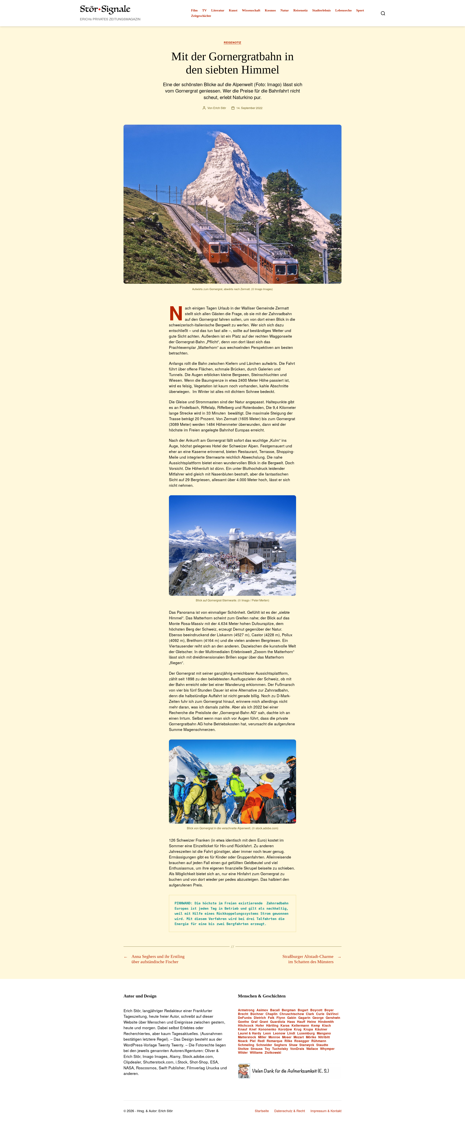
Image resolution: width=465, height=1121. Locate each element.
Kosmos (270, 10)
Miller (262, 1037)
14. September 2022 (249, 108)
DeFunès (245, 1017)
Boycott (316, 1010)
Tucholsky (280, 1048)
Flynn (280, 1017)
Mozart (299, 1037)
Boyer (329, 1010)
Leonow (279, 1033)
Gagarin (304, 1017)
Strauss (257, 1048)
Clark (310, 1013)
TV (204, 10)
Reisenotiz (300, 10)
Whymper (327, 1048)
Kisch (326, 1025)
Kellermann (300, 1025)
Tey (267, 1048)
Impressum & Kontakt (325, 1110)
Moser (287, 1037)
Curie (320, 1013)
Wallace (312, 1048)
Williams (256, 1052)
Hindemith (326, 1021)
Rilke (288, 1040)
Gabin (291, 1017)
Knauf (242, 1029)
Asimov (262, 1010)
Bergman (289, 1010)
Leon (267, 1033)
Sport (360, 10)
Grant (264, 1021)
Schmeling (246, 1044)
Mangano (324, 1033)
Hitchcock (246, 1025)
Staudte (322, 1044)
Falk (271, 1017)
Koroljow (285, 1029)
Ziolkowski (273, 1052)
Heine (311, 1021)
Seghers (280, 1044)
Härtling (272, 1025)
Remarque (274, 1040)
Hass (291, 1021)
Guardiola (277, 1021)
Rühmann (318, 1040)
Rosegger (301, 1040)
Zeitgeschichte (201, 16)
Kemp (315, 1025)
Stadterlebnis (321, 10)
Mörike (311, 1037)
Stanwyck (306, 1044)
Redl (261, 1040)
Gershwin (333, 1017)
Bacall (275, 1010)
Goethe (243, 1021)
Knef (252, 1029)
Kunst (233, 10)
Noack (243, 1040)
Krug (298, 1029)
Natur (284, 10)
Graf (254, 1021)
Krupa (308, 1029)
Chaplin (272, 1013)
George (318, 1017)
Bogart (303, 1010)
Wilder (243, 1052)
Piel (253, 1040)
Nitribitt (324, 1037)
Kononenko (267, 1029)
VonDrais (297, 1048)
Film (194, 10)
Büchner (257, 1013)
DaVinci (332, 1013)
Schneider (264, 1044)
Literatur (217, 10)
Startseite (262, 1110)
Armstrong (246, 1010)
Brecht (243, 1013)
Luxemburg (306, 1033)
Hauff (301, 1021)
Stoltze (243, 1048)
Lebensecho (343, 10)
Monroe (274, 1037)
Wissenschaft (251, 10)
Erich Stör (219, 108)
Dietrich (260, 1017)
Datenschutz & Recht (289, 1110)
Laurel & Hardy (249, 1033)
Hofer (260, 1025)
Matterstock (247, 1037)
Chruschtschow (292, 1013)
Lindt (291, 1033)
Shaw (293, 1044)
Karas (285, 1025)
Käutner (321, 1029)
